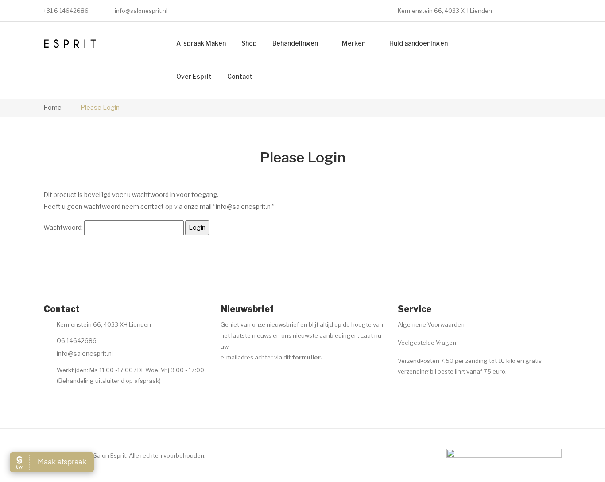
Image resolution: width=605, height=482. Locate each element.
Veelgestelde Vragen (427, 342)
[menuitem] (201, 43)
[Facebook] (226, 379)
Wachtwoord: (63, 227)
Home (52, 107)
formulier (306, 357)
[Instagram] (243, 379)
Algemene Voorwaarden (431, 324)
